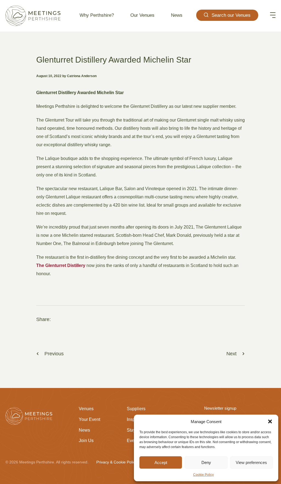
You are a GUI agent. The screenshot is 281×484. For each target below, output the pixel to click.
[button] (270, 421)
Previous (54, 353)
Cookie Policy (203, 475)
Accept (160, 462)
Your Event (89, 419)
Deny (206, 462)
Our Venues (142, 15)
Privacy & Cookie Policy (116, 462)
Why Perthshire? (97, 15)
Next (231, 353)
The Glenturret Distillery (60, 265)
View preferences (251, 462)
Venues (86, 408)
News (176, 15)
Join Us (86, 440)
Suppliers (136, 408)
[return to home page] (33, 15)
